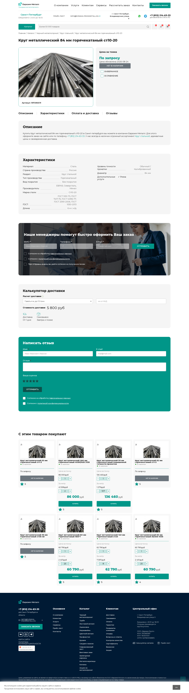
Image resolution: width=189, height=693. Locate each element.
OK (176, 687)
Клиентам (88, 5)
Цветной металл (87, 634)
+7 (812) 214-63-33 (160, 15)
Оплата (109, 622)
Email (100, 242)
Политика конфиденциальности (29, 642)
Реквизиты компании (110, 629)
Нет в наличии (115, 66)
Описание (25, 113)
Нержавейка (85, 630)
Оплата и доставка (85, 113)
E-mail (99, 349)
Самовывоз (111, 618)
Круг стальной (142, 136)
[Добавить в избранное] (21, 442)
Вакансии (110, 647)
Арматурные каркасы (85, 657)
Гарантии (110, 625)
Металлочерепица (87, 661)
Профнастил (85, 637)
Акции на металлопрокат (86, 669)
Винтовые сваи (86, 652)
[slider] (30, 381)
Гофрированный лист (86, 648)
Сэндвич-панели (87, 644)
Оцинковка (84, 627)
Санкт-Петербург (31, 14)
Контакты (138, 5)
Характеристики (52, 113)
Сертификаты (112, 644)
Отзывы (111, 113)
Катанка (83, 665)
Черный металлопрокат (86, 616)
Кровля (83, 640)
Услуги (75, 5)
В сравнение (111, 76)
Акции (109, 650)
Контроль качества (114, 640)
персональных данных (61, 254)
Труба (82, 621)
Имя (26, 349)
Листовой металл (87, 624)
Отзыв (27, 361)
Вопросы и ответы (114, 637)
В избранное (111, 71)
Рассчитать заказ (119, 5)
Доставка (110, 615)
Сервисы (101, 5)
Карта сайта (24, 639)
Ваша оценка (30, 376)
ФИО (27, 242)
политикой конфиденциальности (54, 259)
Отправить (143, 246)
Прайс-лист (59, 16)
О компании (61, 5)
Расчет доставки (32, 296)
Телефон (66, 242)
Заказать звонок (160, 5)
